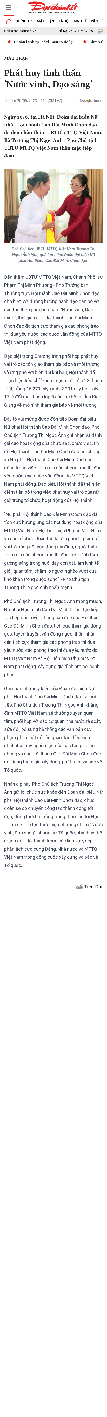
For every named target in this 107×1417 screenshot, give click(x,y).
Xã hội (64, 21)
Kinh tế (80, 21)
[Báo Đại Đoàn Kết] (53, 7)
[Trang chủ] (8, 21)
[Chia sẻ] (102, 1410)
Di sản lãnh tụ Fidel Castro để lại (44, 42)
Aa (65, 1411)
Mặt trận (45, 21)
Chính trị (24, 21)
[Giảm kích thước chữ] (58, 1411)
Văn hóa (98, 21)
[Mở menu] (8, 7)
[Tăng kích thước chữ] (73, 1411)
